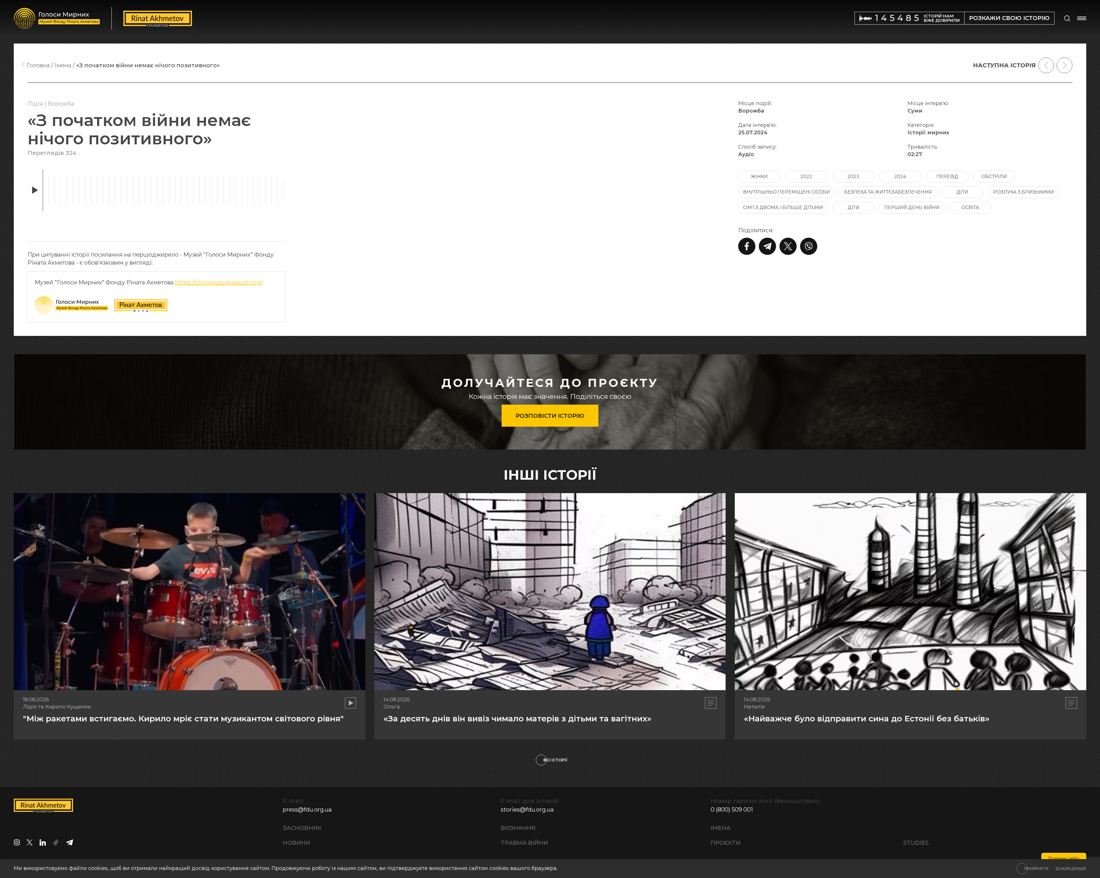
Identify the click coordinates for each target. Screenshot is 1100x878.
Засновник (302, 827)
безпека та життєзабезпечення (888, 192)
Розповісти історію (550, 415)
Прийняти (1036, 868)
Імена (720, 827)
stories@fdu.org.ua (527, 809)
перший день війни (912, 207)
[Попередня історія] (1046, 65)
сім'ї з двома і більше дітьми (783, 207)
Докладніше (1070, 868)
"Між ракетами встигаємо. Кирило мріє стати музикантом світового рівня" (183, 718)
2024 (900, 176)
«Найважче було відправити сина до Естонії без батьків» (866, 718)
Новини (296, 842)
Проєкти (725, 842)
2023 (853, 176)
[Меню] (1081, 18)
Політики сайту (1063, 858)
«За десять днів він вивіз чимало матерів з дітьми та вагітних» (517, 718)
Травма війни (524, 842)
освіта (970, 207)
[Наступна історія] (1064, 65)
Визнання (518, 827)
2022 (806, 176)
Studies (916, 842)
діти (962, 192)
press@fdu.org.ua (307, 809)
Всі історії (555, 760)
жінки (759, 176)
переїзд (947, 176)
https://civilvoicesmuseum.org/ (219, 282)
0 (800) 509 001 (732, 809)
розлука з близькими (1023, 192)
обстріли (994, 176)
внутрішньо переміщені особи (786, 192)
